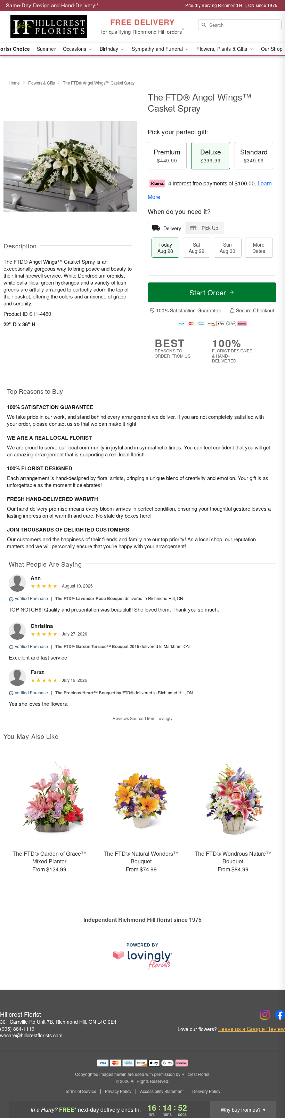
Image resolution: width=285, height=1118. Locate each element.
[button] (267, 1088)
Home (14, 83)
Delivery (172, 228)
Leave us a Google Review (251, 1029)
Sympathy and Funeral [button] (158, 48)
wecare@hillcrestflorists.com (31, 1035)
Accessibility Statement (162, 1091)
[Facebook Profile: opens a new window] (280, 1015)
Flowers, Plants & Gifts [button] (222, 48)
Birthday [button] (110, 48)
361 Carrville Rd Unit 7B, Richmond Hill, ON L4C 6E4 (58, 1021)
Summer (46, 48)
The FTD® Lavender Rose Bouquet (89, 598)
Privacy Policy (118, 1091)
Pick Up (210, 227)
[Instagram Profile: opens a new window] (265, 1015)
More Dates (258, 247)
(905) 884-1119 (17, 1028)
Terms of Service (80, 1091)
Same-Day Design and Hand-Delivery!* (52, 5)
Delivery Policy (206, 1091)
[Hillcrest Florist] (48, 26)
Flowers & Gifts (41, 83)
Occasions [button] (75, 48)
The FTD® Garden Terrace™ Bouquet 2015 (97, 646)
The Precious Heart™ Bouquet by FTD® (95, 692)
